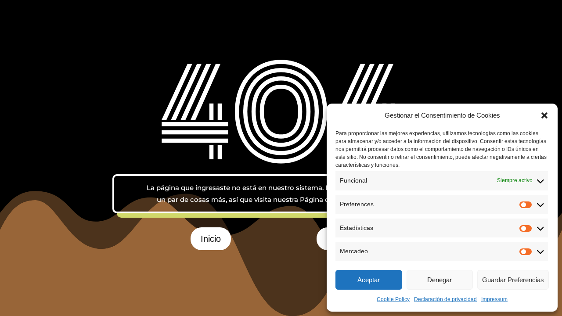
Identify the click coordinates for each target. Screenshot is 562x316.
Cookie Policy (393, 299)
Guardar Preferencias (513, 280)
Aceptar (368, 280)
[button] (544, 115)
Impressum (494, 299)
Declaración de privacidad (445, 299)
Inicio (211, 239)
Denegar (439, 280)
